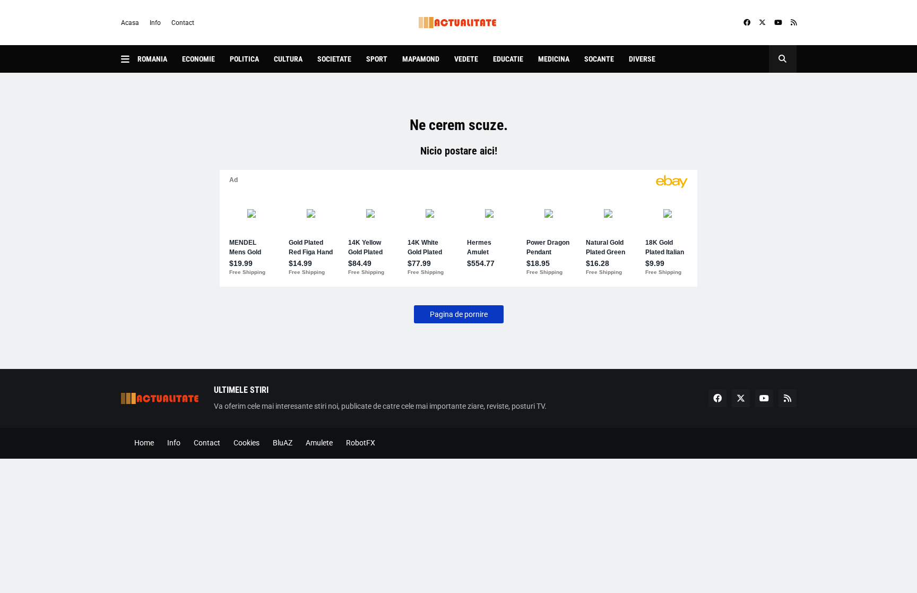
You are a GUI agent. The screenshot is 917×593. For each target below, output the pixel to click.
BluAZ (282, 443)
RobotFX (360, 443)
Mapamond (420, 59)
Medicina (553, 59)
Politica (244, 59)
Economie (198, 59)
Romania (152, 59)
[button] (129, 59)
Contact (182, 23)
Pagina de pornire (459, 314)
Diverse (642, 59)
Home (144, 443)
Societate (334, 59)
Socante (599, 59)
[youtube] (778, 22)
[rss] (794, 22)
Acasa (130, 23)
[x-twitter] (762, 22)
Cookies (246, 443)
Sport (376, 59)
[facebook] (746, 22)
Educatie (508, 59)
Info (155, 23)
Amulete (319, 443)
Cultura (288, 59)
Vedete (466, 59)
